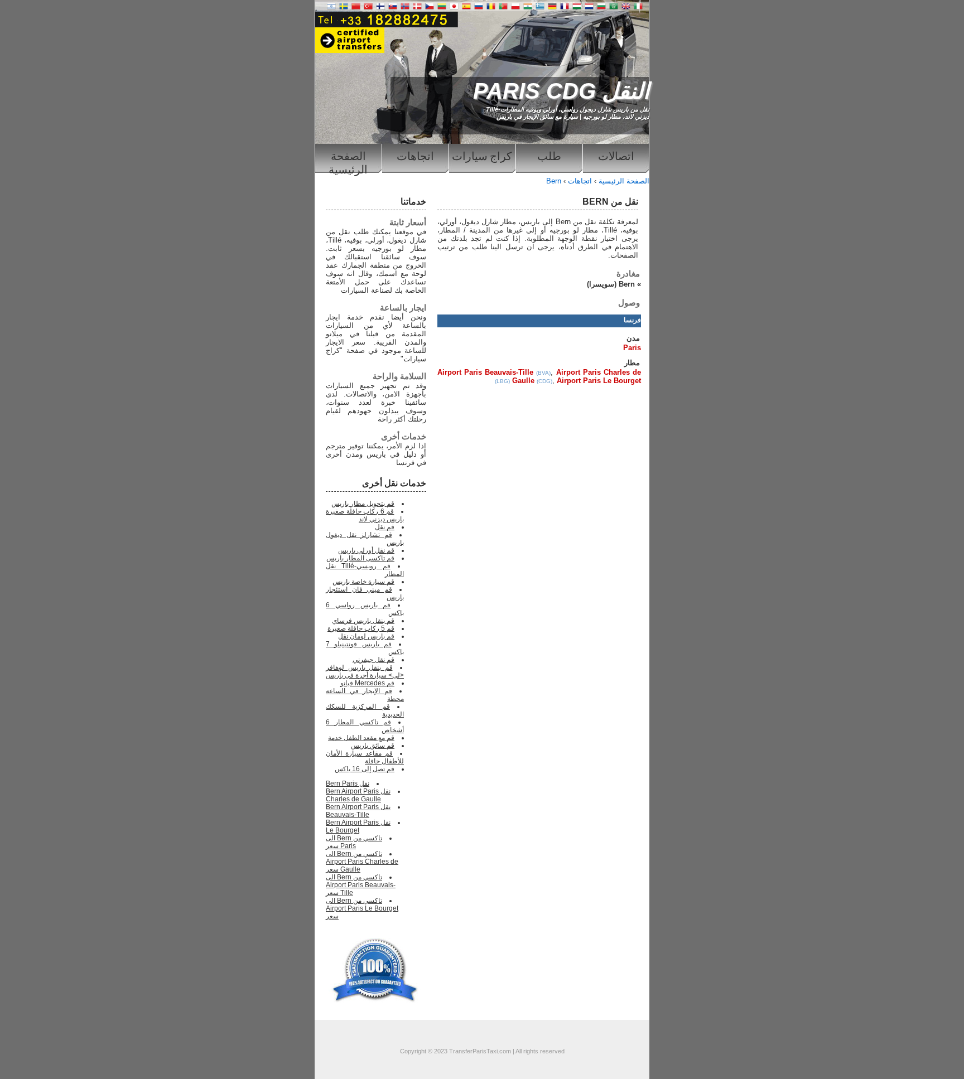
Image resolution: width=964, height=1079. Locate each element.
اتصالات (616, 156)
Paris (632, 347)
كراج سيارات (482, 156)
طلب (549, 156)
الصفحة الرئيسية (348, 161)
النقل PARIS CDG (561, 91)
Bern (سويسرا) (611, 284)
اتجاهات (415, 156)
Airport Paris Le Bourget (599, 380)
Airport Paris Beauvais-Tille (485, 372)
